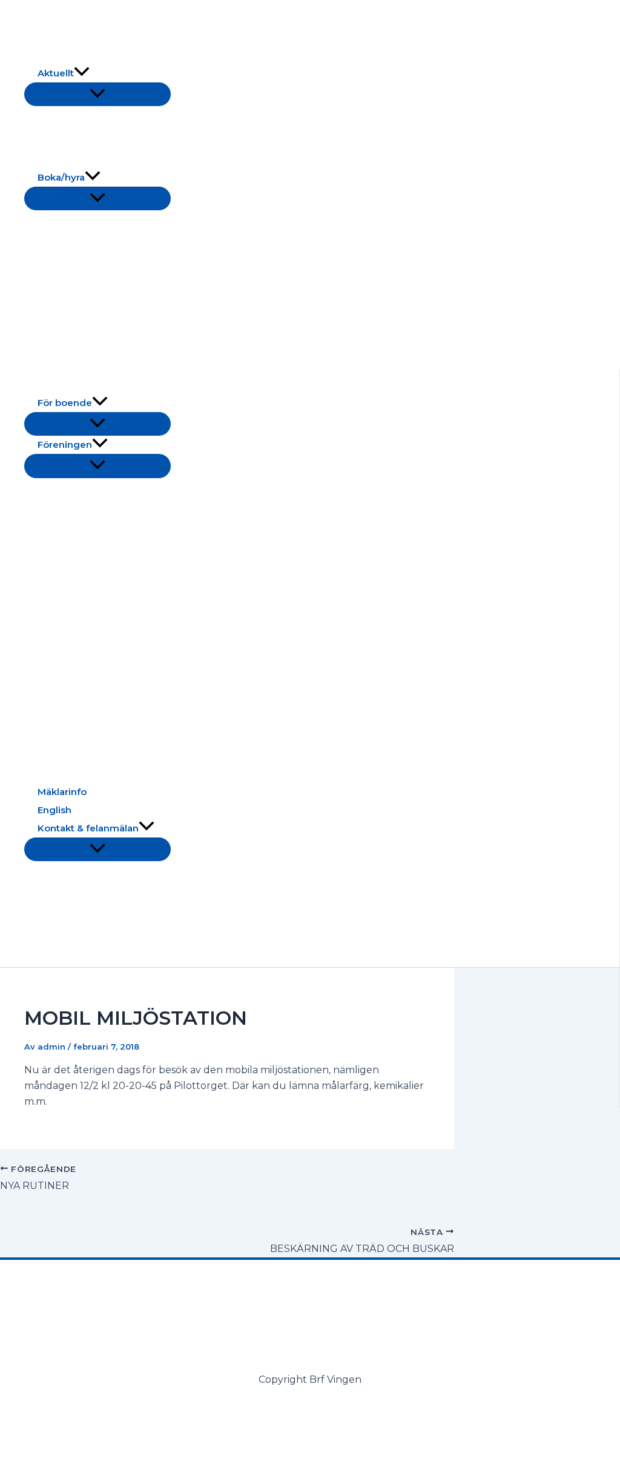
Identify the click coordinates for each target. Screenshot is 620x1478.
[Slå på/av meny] (97, 94)
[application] (82, 73)
